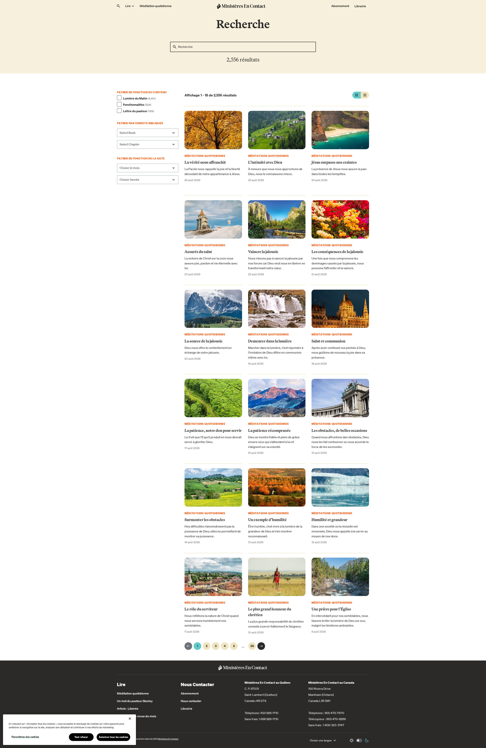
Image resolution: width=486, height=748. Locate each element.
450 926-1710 (269, 713)
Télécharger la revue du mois (136, 716)
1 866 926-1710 (268, 719)
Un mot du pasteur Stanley (135, 701)
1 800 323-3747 (333, 725)
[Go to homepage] (241, 6)
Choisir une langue (321, 740)
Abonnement (190, 693)
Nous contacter (191, 701)
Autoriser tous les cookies (113, 737)
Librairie (186, 708)
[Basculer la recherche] (118, 6)
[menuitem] (130, 6)
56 (252, 646)
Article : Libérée (127, 708)
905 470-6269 (336, 719)
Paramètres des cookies (25, 737)
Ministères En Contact (168, 738)
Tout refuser (81, 737)
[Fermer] (130, 718)
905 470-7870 (334, 713)
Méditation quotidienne (133, 693)
